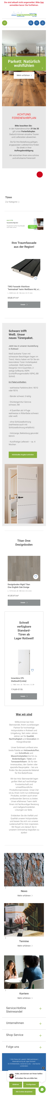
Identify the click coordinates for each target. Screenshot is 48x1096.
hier (42, 2)
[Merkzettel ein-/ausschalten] (35, 278)
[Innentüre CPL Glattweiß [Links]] (24, 662)
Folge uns (12, 1047)
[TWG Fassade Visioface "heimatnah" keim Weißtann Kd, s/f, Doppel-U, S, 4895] (24, 270)
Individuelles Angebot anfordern (23, 455)
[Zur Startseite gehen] (24, 14)
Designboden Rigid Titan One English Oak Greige (19, 586)
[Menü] (4, 22)
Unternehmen (15, 1023)
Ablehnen (15, 1084)
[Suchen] (30, 22)
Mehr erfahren (23, 75)
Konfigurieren (31, 1084)
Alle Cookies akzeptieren (24, 1092)
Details (23, 304)
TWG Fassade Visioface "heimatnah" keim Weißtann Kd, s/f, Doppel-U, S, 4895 (24, 288)
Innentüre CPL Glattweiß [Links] (18, 679)
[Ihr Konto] (42, 22)
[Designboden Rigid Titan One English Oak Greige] (24, 568)
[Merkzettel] (36, 22)
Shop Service (14, 1035)
